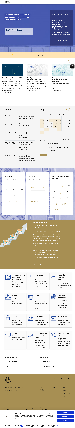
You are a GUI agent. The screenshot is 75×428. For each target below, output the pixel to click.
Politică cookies (66, 392)
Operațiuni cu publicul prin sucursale (42, 391)
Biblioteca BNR (41, 316)
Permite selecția (65, 416)
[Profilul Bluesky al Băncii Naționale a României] (68, 380)
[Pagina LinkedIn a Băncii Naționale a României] (61, 380)
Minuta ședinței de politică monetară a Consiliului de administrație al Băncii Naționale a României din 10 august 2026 (61, 25)
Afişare (58, 425)
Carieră (15, 295)
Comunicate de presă (11, 364)
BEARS (15, 333)
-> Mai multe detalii (38, 264)
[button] (73, 2)
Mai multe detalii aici (61, 40)
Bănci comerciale (46, 368)
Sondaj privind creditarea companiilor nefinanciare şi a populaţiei (61, 79)
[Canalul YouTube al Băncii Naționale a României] (58, 380)
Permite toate (65, 412)
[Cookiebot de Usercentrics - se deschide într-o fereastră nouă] (7, 426)
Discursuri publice (11, 368)
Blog (37, 295)
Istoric (8, 201)
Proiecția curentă (35, 201)
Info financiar (16, 201)
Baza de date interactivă (12, 361)
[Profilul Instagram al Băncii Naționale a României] (65, 380)
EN (70, 2)
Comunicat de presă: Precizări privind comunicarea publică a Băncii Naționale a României (26, 116)
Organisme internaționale (48, 366)
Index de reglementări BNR (63, 277)
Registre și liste (18, 275)
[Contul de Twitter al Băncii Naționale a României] (55, 380)
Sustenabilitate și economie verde (41, 335)
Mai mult (43, 155)
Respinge (65, 420)
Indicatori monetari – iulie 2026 (12, 78)
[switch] (32, 426)
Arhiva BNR (62, 316)
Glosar (64, 396)
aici (29, 33)
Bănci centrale (45, 364)
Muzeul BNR (17, 316)
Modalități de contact (9, 395)
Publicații (9, 366)
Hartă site (65, 397)
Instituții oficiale (46, 361)
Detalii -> (41, 55)
